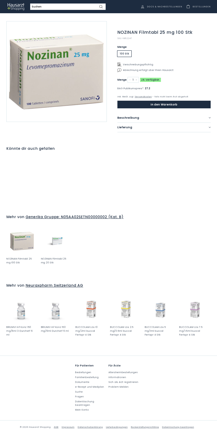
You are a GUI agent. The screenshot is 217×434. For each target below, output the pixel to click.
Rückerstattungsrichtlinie (145, 427)
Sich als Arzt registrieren (123, 382)
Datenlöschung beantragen (84, 403)
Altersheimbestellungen (123, 372)
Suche (79, 391)
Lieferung (124, 127)
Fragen (79, 396)
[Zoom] (57, 71)
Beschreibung (128, 118)
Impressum (68, 427)
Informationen (117, 377)
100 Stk (124, 53)
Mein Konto (82, 409)
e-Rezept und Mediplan (89, 386)
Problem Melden (118, 386)
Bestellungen (83, 372)
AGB (56, 427)
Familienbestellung (87, 377)
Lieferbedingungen (117, 427)
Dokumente (82, 382)
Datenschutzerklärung (90, 427)
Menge (122, 47)
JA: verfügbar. (150, 79)
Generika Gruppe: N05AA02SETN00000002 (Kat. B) (74, 216)
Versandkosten (143, 96)
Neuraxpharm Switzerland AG (54, 285)
